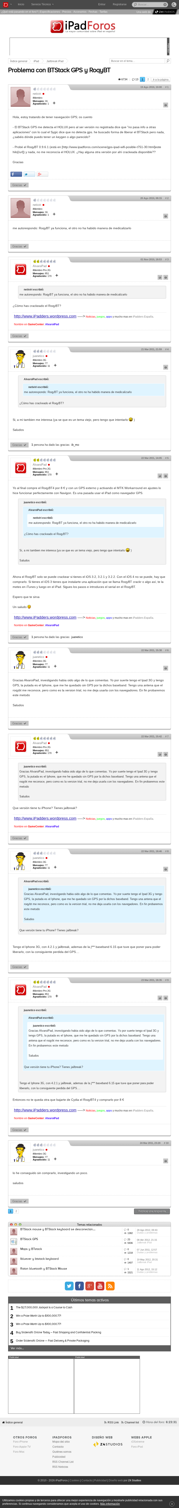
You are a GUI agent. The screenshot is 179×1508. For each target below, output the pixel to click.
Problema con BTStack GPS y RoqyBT (59, 70)
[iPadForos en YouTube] (100, 1286)
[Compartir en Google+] (42, 174)
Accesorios (79, 11)
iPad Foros (89, 27)
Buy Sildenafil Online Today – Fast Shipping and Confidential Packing (58, 1332)
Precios (66, 11)
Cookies (74, 1480)
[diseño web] (164, 11)
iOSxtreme (137, 1441)
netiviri (37, 93)
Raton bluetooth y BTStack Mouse (43, 1268)
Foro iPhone (20, 1441)
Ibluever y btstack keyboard (39, 1258)
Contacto (86, 1480)
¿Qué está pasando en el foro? (19, 11)
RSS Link (113, 1422)
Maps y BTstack (31, 1249)
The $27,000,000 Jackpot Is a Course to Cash (44, 1307)
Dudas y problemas (147, 1232)
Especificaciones (50, 11)
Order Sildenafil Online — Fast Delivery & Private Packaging (52, 1340)
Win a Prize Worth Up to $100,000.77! (38, 1315)
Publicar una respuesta (152, 1211)
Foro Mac (18, 1451)
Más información (110, 1503)
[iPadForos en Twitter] (69, 1286)
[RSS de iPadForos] (110, 1286)
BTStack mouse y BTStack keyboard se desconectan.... (57, 1229)
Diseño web (116, 1480)
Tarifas (103, 11)
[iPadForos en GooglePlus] (89, 1286)
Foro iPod (137, 1446)
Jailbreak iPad (55, 61)
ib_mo (75, 444)
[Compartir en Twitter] (29, 174)
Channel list (132, 1422)
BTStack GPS (29, 1239)
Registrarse (120, 4)
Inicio (21, 4)
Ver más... (17, 1348)
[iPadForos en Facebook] (79, 1286)
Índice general (18, 61)
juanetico (38, 356)
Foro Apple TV (22, 1446)
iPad (36, 61)
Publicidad (100, 1480)
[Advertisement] (41, 1386)
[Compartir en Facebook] (16, 174)
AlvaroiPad (39, 266)
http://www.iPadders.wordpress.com (45, 316)
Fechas (93, 11)
